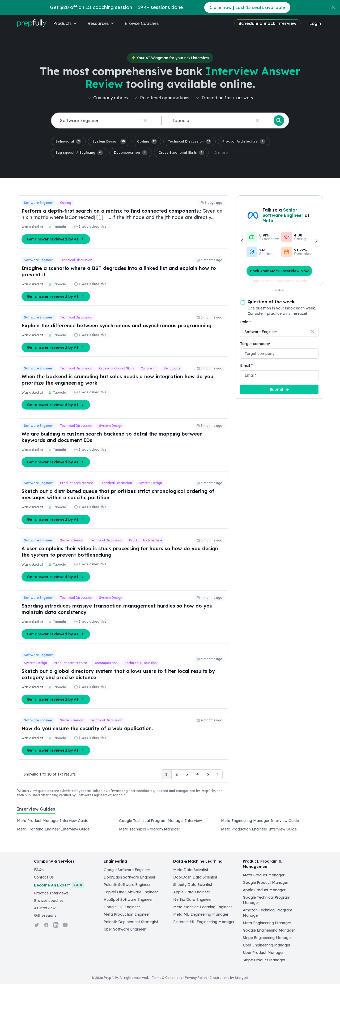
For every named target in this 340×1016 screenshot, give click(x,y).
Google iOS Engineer (122, 907)
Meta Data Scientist (190, 869)
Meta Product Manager (263, 875)
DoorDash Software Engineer (129, 877)
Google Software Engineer (127, 869)
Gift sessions (45, 915)
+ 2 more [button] (219, 152)
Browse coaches (48, 900)
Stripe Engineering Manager (267, 937)
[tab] (36, 812)
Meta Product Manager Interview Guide (52, 820)
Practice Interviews (51, 893)
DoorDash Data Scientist (195, 877)
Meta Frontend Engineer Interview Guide (53, 829)
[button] (68, 141)
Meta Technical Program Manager (149, 829)
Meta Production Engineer (127, 914)
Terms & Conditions (167, 978)
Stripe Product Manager (264, 960)
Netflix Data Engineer (192, 899)
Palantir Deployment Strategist (131, 921)
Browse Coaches (142, 23)
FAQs (39, 869)
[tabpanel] (170, 826)
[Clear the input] (145, 120)
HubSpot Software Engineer (128, 899)
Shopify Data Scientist (192, 884)
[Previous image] (242, 240)
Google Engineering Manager (269, 930)
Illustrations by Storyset (229, 978)
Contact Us (44, 877)
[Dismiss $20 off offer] (333, 7)
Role (245, 322)
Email (246, 365)
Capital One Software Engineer (131, 892)
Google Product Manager (265, 882)
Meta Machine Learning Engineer (202, 907)
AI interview (45, 908)
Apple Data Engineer (191, 892)
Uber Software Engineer (125, 929)
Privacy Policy (196, 978)
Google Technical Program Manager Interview (160, 820)
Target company (255, 343)
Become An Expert (58, 885)
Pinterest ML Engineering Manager (204, 921)
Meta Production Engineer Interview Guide (259, 829)
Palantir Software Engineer (127, 884)
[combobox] (105, 120)
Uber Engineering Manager (266, 945)
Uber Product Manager (263, 952)
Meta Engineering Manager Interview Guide (260, 820)
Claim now (247, 7)
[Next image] (316, 240)
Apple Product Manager (264, 890)
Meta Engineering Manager (267, 922)
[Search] (279, 120)
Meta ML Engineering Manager (200, 914)
